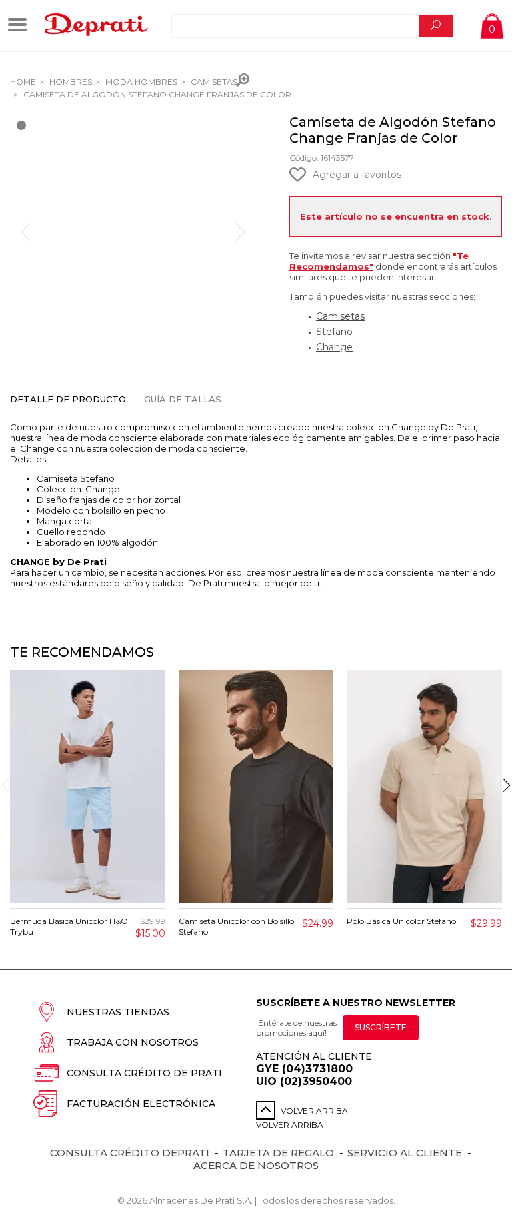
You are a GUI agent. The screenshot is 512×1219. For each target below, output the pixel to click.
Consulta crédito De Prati (144, 1073)
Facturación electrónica (141, 1104)
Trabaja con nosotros (133, 1042)
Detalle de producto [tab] (68, 399)
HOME (23, 82)
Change (334, 347)
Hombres (69, 82)
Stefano (334, 332)
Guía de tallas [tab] (182, 399)
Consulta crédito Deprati (129, 1152)
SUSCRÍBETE (381, 1027)
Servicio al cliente (404, 1152)
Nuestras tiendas (118, 1012)
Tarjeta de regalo (278, 1152)
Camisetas (213, 82)
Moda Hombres (140, 82)
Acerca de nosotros (256, 1165)
